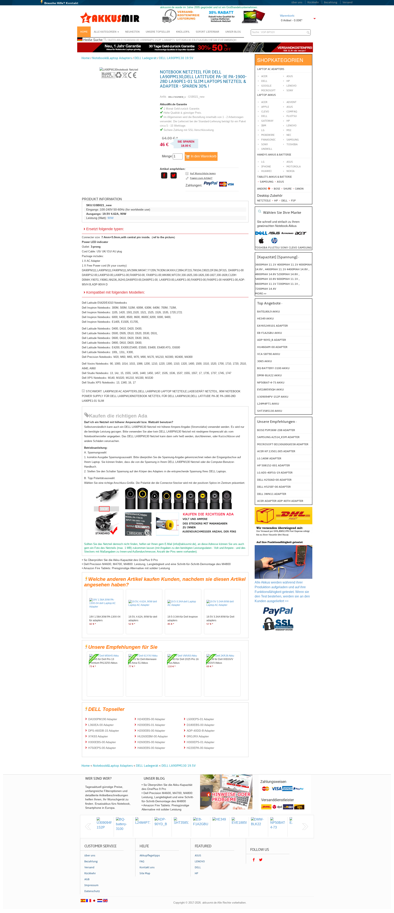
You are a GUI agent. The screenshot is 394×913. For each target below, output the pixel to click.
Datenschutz (92, 891)
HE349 (213, 40)
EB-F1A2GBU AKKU (269, 333)
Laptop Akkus (266, 95)
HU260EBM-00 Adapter (152, 736)
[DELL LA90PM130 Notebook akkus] (119, 69)
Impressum (91, 885)
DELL (264, 116)
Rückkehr (313, 2)
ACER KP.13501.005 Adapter (276, 451)
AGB (86, 879)
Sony (289, 90)
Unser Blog (233, 31)
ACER (264, 102)
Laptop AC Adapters (270, 69)
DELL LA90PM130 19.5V (176, 58)
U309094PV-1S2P (150, 40)
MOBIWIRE (268, 135)
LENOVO (291, 125)
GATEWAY (267, 120)
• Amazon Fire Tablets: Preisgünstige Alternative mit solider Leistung (126, 568)
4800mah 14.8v (266, 274)
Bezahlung (330, 2)
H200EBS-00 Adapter (151, 730)
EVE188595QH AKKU (270, 389)
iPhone (266, 166)
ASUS (289, 107)
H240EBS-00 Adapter (151, 719)
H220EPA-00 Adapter (200, 747)
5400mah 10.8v (266, 279)
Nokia (290, 171)
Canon (299, 188)
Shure (287, 188)
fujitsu (274, 247)
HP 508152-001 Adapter (273, 465)
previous (88, 826)
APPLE (265, 107)
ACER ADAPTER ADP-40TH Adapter (280, 501)
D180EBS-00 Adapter (200, 725)
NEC (288, 135)
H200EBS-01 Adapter (151, 725)
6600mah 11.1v (266, 284)
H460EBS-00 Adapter (151, 747)
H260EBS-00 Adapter (151, 742)
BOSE (277, 188)
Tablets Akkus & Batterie (274, 176)
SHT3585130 (183, 40)
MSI (288, 130)
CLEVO (265, 111)
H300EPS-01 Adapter (200, 742)
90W (110, 218)
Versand (347, 2)
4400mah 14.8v (297, 269)
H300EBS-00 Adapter (102, 742)
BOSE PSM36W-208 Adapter (276, 430)
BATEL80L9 (115, 40)
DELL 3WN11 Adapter (271, 494)
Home (84, 31)
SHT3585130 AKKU (269, 411)
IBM (263, 125)
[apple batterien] (261, 242)
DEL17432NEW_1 (177, 97)
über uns (296, 2)
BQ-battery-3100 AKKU (273, 368)
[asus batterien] (274, 235)
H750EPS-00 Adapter (102, 747)
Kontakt (72, 3)
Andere (262, 188)
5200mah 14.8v (288, 274)
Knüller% (183, 31)
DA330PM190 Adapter (102, 719)
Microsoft (268, 90)
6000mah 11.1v (288, 279)
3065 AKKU (264, 361)
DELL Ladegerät (145, 58)
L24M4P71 (168, 40)
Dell (264, 81)
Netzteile (264, 200)
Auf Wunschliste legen (203, 173)
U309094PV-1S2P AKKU (272, 396)
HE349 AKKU (265, 318)
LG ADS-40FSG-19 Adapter (275, 472)
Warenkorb (287, 15)
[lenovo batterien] (287, 235)
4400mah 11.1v (276, 269)
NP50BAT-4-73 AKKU (270, 382)
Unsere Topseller (158, 31)
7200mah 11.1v (288, 284)
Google (266, 85)
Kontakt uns (147, 867)
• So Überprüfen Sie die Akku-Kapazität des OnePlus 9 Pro (120, 560)
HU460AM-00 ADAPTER (272, 347)
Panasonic (268, 139)
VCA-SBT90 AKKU (268, 354)
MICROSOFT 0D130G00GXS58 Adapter (282, 444)
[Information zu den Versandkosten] (283, 536)
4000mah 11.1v (288, 264)
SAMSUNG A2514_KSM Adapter (278, 437)
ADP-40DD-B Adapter (201, 730)
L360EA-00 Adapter (101, 725)
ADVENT (291, 102)
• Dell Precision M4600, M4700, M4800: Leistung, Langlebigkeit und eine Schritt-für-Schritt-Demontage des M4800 (156, 564)
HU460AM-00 (131, 40)
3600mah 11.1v (265, 264)
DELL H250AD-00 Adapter (274, 480)
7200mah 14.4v (265, 289)
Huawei (266, 171)
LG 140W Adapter (269, 458)
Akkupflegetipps (150, 855)
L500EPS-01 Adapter (200, 719)
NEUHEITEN (132, 31)
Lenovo (291, 85)
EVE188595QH (227, 40)
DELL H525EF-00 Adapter (274, 487)
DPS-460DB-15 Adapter (103, 730)
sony (284, 247)
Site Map (145, 873)
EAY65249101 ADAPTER (272, 325)
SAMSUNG (292, 139)
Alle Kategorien (105, 31)
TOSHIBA (292, 144)
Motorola (293, 166)
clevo (293, 247)
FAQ (142, 861)
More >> (260, 293)
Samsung (266, 181)
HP (288, 81)
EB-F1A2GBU (200, 40)
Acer (264, 76)
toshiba (261, 247)
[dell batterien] (261, 235)
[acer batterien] (300, 235)
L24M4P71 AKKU (268, 403)
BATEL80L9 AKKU (268, 311)
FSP (293, 200)
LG (263, 130)
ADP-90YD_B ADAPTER (271, 340)
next (305, 826)
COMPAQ (291, 111)
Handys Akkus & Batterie (274, 154)
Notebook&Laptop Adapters (112, 58)
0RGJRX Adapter (198, 736)
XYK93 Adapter (98, 736)
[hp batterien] (274, 242)
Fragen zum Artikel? (201, 178)
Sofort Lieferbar (207, 31)
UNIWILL (266, 149)
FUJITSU (291, 116)
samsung (305, 247)
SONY (264, 144)
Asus (289, 76)
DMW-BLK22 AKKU (269, 375)
